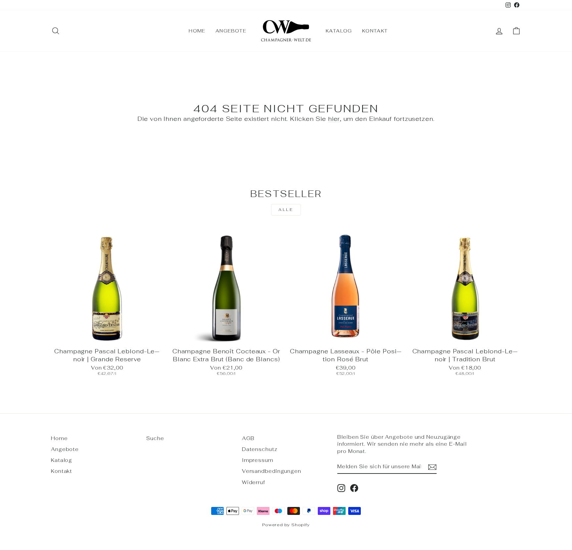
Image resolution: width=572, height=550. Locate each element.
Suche (155, 438)
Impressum (257, 460)
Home (197, 31)
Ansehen (107, 336)
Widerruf (253, 482)
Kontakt (375, 31)
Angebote (230, 31)
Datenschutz (259, 449)
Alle (285, 209)
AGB (248, 438)
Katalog (339, 31)
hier (334, 119)
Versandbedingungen (271, 471)
